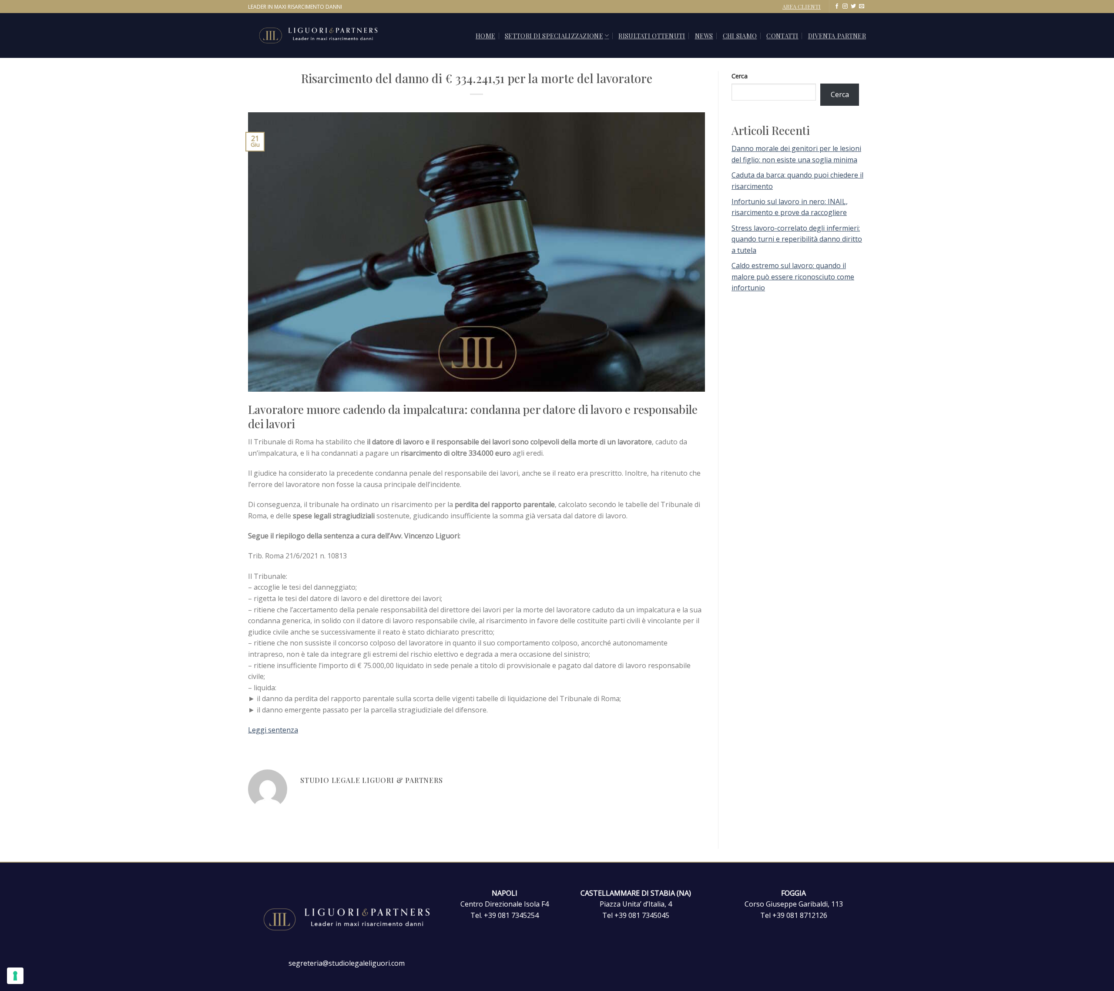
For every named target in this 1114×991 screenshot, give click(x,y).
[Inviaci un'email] (861, 6)
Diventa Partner (837, 35)
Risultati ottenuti (651, 35)
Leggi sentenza (273, 730)
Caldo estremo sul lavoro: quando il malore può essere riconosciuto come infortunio (792, 276)
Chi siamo (740, 35)
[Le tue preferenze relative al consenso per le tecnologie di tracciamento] (15, 975)
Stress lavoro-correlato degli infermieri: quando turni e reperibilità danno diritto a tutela (796, 239)
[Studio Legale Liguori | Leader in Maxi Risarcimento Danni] (328, 35)
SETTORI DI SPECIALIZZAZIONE (554, 35)
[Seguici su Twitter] (853, 6)
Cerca (739, 76)
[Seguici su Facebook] (836, 6)
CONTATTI (782, 35)
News (704, 35)
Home (485, 35)
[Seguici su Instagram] (845, 6)
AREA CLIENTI (801, 6)
